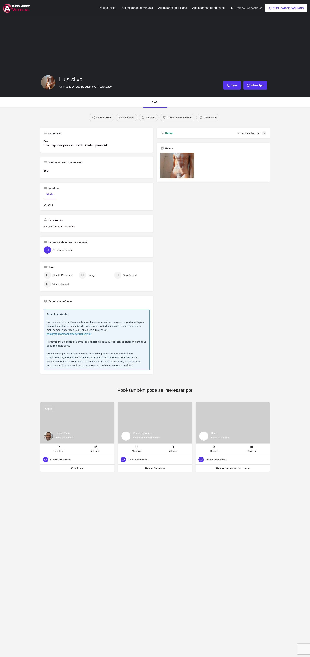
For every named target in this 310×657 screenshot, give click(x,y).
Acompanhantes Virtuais (137, 7)
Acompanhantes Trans (172, 7)
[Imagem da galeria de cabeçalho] (155, 56)
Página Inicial (107, 7)
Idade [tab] (49, 194)
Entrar (239, 8)
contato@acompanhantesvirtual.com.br (69, 333)
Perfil (155, 102)
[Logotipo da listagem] (48, 82)
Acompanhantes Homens (208, 7)
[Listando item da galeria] (177, 165)
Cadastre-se (254, 8)
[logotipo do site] (17, 7)
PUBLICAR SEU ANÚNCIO (288, 8)
